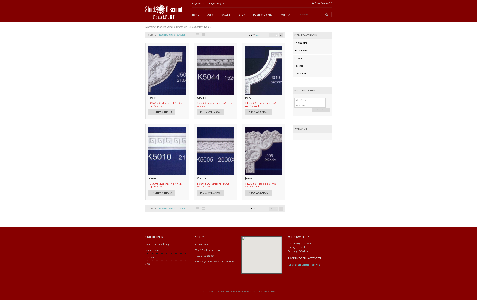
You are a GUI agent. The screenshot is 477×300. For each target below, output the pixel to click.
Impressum (150, 257)
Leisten (298, 58)
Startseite (150, 27)
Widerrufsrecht (153, 250)
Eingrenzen (321, 109)
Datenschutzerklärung (157, 244)
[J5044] (184, 70)
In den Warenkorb (162, 112)
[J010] (281, 70)
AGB (147, 264)
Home (195, 15)
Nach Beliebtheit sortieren (172, 34)
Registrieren (198, 3)
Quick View (149, 70)
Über (210, 15)
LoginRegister (217, 3)
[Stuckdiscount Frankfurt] (164, 11)
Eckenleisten (300, 43)
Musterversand (262, 15)
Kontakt (286, 15)
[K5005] (232, 151)
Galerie (225, 15)
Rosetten (299, 66)
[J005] (281, 151)
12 (257, 34)
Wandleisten (300, 73)
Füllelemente (301, 50)
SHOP (242, 15)
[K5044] (232, 70)
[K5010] (184, 151)
